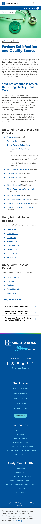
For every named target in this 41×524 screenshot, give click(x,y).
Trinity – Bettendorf (14, 185)
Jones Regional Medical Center (18, 169)
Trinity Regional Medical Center (18, 199)
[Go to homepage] (10, 3)
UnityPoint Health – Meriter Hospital (20, 207)
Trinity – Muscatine (13, 195)
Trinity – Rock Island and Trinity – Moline (21, 189)
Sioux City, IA (12, 249)
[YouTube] (18, 363)
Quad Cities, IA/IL (13, 245)
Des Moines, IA (12, 234)
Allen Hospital (12, 137)
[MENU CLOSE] (37, 3)
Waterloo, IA (11, 257)
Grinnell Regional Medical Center (19, 145)
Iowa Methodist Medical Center (18, 149)
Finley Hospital (12, 141)
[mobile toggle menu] (32, 3)
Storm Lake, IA (12, 253)
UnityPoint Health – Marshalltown (19, 203)
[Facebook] (7, 363)
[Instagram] (23, 363)
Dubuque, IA (11, 238)
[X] (12, 363)
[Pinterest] (33, 363)
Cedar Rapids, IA (13, 230)
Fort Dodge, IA (12, 241)
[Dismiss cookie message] (37, 515)
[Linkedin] (28, 363)
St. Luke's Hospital (13, 173)
